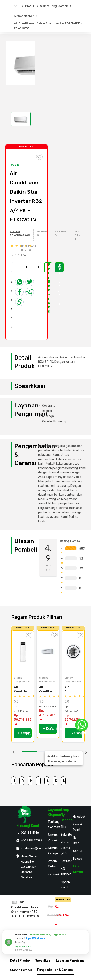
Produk (30, 6)
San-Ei (77, 851)
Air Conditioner (24, 16)
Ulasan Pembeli (21, 970)
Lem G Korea (64, 781)
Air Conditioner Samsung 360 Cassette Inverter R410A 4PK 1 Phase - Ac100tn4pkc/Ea (72, 689)
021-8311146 (30, 833)
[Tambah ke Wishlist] (29, 635)
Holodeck (79, 817)
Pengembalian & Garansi (55, 970)
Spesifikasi (43, 960)
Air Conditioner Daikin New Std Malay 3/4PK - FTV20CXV (47, 689)
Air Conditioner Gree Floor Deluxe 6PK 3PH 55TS (21, 689)
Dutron (56, 781)
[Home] (17, 6)
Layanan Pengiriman (71, 960)
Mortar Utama (31, 781)
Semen (48, 781)
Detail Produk (20, 960)
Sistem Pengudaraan (54, 6)
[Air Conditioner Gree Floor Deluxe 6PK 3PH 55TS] (23, 652)
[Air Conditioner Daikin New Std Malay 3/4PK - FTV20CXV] (48, 652)
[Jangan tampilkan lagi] (80, 934)
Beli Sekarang (49, 267)
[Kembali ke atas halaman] (83, 823)
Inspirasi (53, 874)
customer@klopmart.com (38, 848)
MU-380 (39, 781)
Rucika (23, 781)
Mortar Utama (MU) (65, 848)
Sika (63, 827)
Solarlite (66, 834)
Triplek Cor (15, 781)
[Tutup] (85, 934)
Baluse (77, 858)
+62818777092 (32, 840)
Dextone (66, 861)
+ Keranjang (59, 267)
